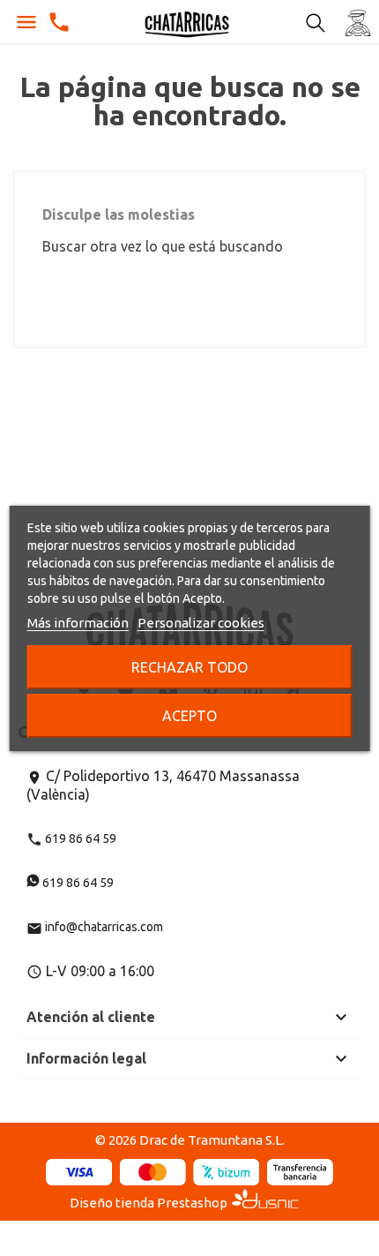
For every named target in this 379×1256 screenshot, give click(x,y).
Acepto (189, 716)
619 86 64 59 (71, 838)
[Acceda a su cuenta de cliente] (358, 22)
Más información (78, 622)
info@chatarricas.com (94, 927)
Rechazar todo (189, 667)
